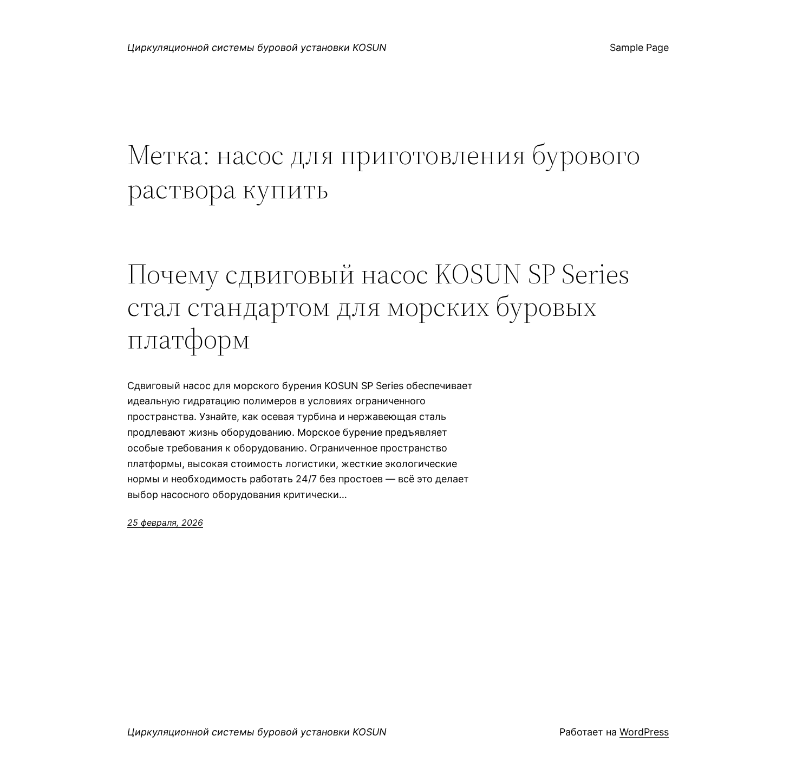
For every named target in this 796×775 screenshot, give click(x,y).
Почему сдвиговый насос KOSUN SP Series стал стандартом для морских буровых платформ (378, 305)
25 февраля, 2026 (165, 522)
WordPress (644, 732)
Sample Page (639, 47)
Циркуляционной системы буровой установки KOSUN (257, 47)
